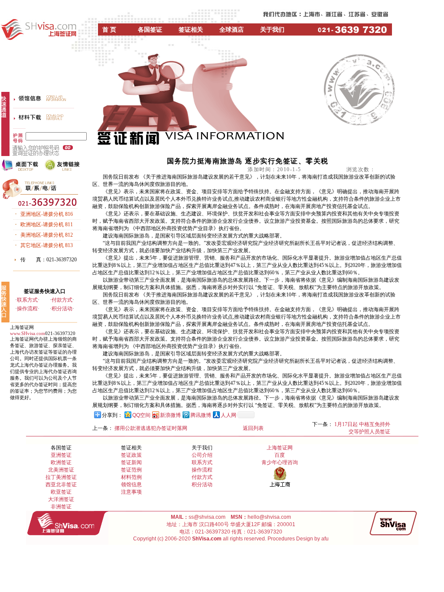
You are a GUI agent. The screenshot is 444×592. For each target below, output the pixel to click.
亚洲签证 (61, 455)
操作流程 (27, 309)
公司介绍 (202, 455)
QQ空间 (141, 415)
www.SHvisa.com (27, 333)
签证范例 (131, 470)
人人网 (228, 415)
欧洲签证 (61, 462)
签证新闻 (131, 462)
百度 (279, 455)
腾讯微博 (200, 415)
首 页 (109, 29)
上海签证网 (280, 448)
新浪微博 (170, 415)
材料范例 (131, 477)
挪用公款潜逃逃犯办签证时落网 (150, 428)
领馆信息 (131, 484)
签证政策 (131, 455)
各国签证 (150, 29)
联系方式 (27, 300)
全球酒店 (231, 29)
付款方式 (62, 300)
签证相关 (191, 29)
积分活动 (62, 309)
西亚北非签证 (61, 484)
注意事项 (131, 492)
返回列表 (253, 428)
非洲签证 (61, 507)
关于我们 (272, 29)
